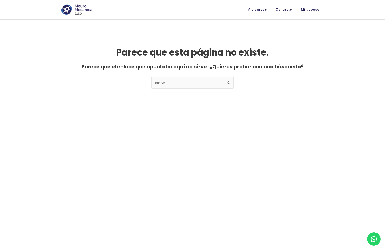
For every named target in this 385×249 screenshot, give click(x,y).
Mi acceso (310, 10)
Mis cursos (257, 10)
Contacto (284, 10)
